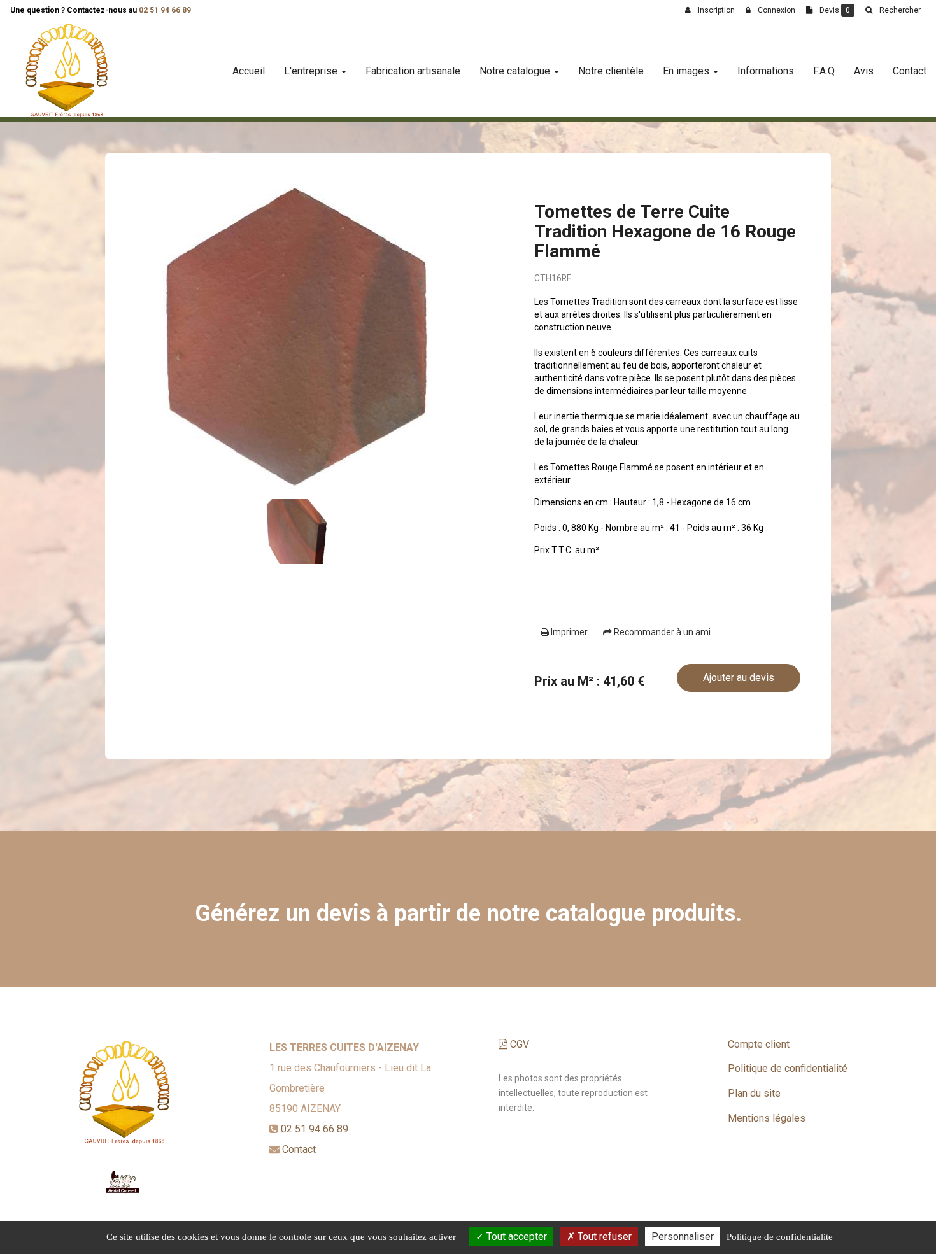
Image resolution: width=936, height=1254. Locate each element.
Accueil (248, 71)
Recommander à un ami (661, 632)
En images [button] (687, 71)
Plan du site (754, 1093)
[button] (893, 10)
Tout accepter (515, 1236)
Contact (909, 71)
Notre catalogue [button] (516, 71)
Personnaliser (682, 1236)
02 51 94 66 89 (165, 10)
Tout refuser (603, 1236)
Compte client (759, 1044)
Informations (765, 71)
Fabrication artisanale (412, 71)
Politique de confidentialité (787, 1068)
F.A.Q (824, 71)
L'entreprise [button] (312, 71)
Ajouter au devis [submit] (738, 678)
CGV (518, 1044)
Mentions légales (766, 1118)
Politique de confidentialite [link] (780, 1237)
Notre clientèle (611, 71)
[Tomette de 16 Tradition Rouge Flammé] (297, 336)
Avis (864, 71)
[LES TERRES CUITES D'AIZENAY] (66, 71)
